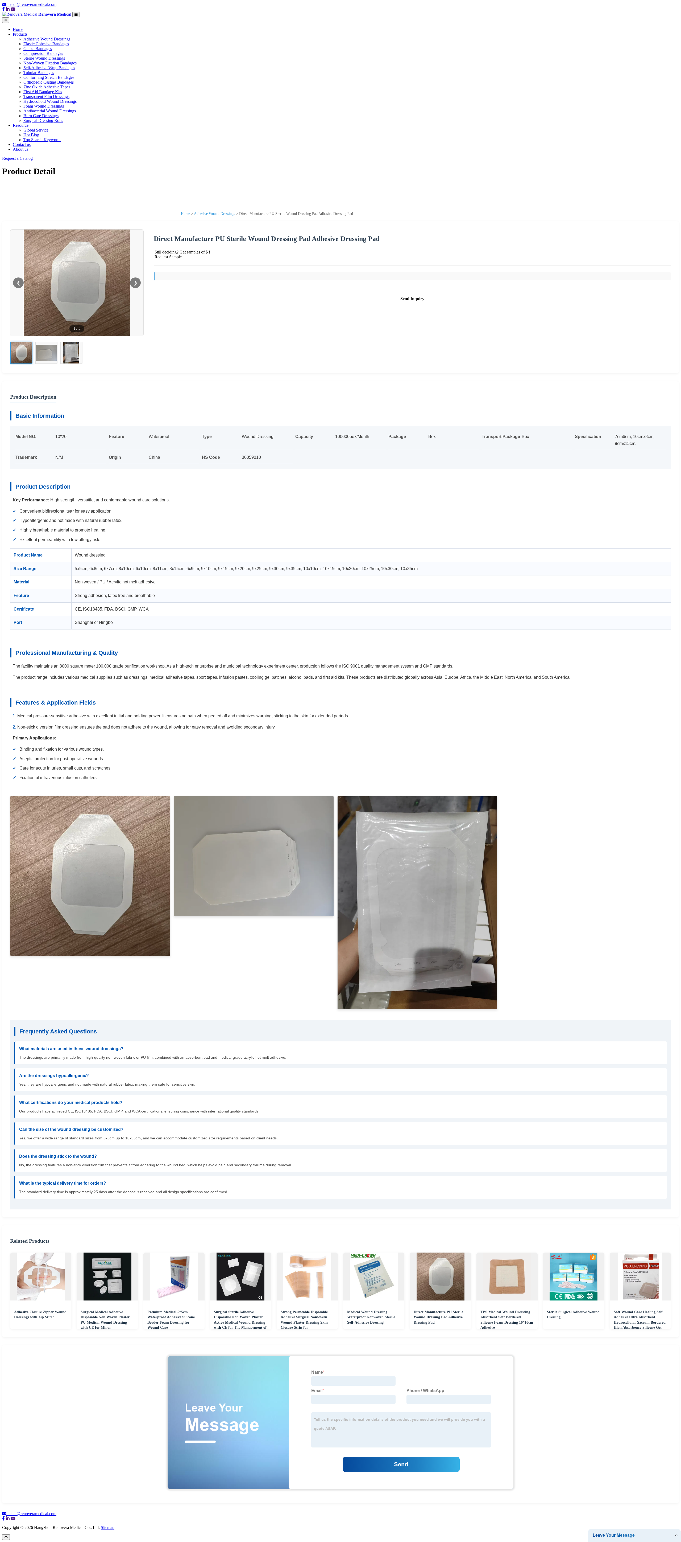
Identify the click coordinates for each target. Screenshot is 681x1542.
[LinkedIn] (8, 9)
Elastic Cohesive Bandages (46, 44)
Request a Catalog (17, 158)
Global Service (35, 130)
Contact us (22, 144)
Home (18, 29)
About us (20, 149)
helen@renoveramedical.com (31, 4)
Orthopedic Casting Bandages (48, 82)
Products (20, 34)
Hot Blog (31, 135)
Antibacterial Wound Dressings (49, 111)
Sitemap (107, 1527)
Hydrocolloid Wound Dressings (50, 101)
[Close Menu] (5, 20)
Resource (20, 125)
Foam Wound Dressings (43, 106)
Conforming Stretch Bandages (48, 77)
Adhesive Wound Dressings (46, 39)
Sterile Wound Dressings (44, 58)
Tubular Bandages (38, 72)
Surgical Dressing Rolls (43, 120)
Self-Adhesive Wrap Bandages (49, 68)
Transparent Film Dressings (46, 96)
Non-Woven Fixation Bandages (50, 63)
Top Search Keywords (42, 139)
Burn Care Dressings (41, 115)
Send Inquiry (412, 298)
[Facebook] (3, 9)
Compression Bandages (43, 53)
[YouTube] (13, 9)
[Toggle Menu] (76, 14)
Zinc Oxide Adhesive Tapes (46, 87)
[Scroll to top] (6, 1537)
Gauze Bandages (37, 48)
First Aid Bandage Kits (42, 91)
